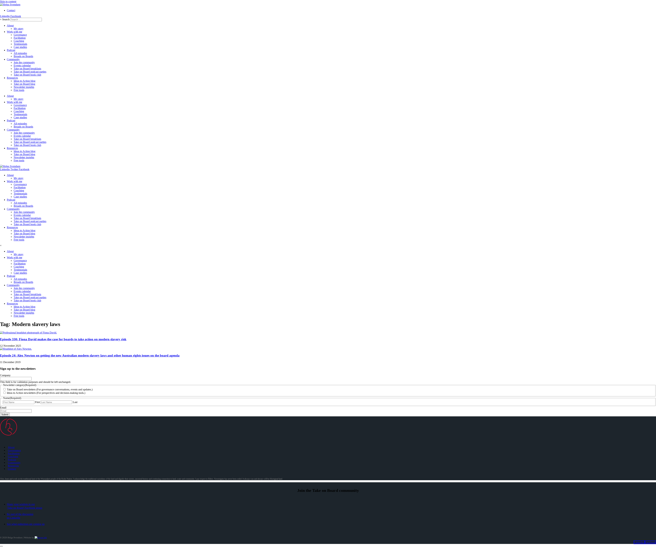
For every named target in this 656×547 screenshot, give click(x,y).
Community (13, 59)
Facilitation (20, 37)
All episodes (20, 53)
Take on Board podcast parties (30, 71)
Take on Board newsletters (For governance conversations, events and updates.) (50, 389)
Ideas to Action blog (24, 80)
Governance (20, 34)
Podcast (11, 50)
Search (6, 19)
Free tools (19, 90)
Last (75, 402)
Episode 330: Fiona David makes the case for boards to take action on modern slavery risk (63, 339)
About (10, 25)
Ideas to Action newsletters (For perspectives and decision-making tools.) (46, 392)
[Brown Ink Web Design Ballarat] (41, 537)
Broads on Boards (23, 56)
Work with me (14, 31)
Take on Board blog (24, 83)
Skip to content (8, 1)
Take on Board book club (27, 74)
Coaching (19, 40)
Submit (4, 414)
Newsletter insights (24, 87)
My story (18, 28)
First (37, 402)
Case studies (20, 47)
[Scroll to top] (1, 546)
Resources (12, 77)
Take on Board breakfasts (27, 68)
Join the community (24, 62)
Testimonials (20, 44)
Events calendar (22, 65)
